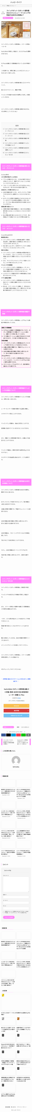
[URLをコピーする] (28, 735)
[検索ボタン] (30, 2)
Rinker (19, 698)
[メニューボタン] (2, 2)
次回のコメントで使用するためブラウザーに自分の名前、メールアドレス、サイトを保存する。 (16, 912)
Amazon (16, 706)
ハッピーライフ (16, 2)
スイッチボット (25, 727)
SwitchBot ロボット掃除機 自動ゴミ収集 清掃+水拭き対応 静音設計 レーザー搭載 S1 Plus (16, 692)
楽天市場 (16, 710)
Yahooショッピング (16, 715)
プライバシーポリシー (22, 1107)
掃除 (18, 727)
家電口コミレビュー (8, 18)
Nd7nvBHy (16, 767)
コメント (6, 875)
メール (5, 900)
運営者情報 (7, 1107)
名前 (4, 894)
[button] (3, 735)
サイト (4, 906)
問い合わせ (13, 1107)
